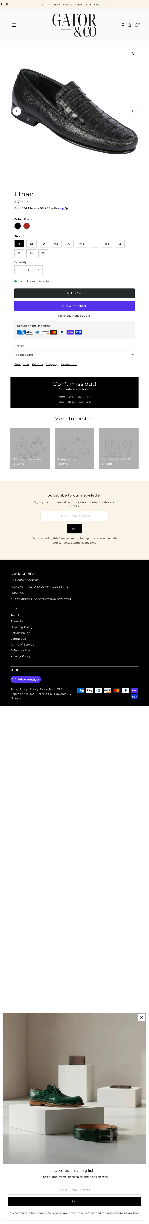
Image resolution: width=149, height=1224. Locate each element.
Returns (37, 364)
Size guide (21, 364)
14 (31, 253)
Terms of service (59, 689)
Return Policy (20, 633)
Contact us (69, 364)
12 (119, 243)
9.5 (56, 243)
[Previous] (42, 4)
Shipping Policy (21, 627)
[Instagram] (6, 4)
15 (43, 253)
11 (95, 243)
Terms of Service (22, 644)
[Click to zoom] (132, 53)
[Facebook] (1, 4)
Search (15, 615)
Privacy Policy (20, 656)
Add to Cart (74, 293)
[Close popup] (141, 1017)
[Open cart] (136, 25)
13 (19, 253)
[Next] (106, 4)
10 (68, 243)
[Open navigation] (13, 25)
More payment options (74, 315)
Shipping (52, 364)
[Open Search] (123, 25)
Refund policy (20, 650)
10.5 (81, 243)
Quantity (20, 262)
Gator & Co (44, 694)
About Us (17, 621)
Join (74, 528)
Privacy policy (38, 689)
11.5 (107, 243)
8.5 (31, 243)
